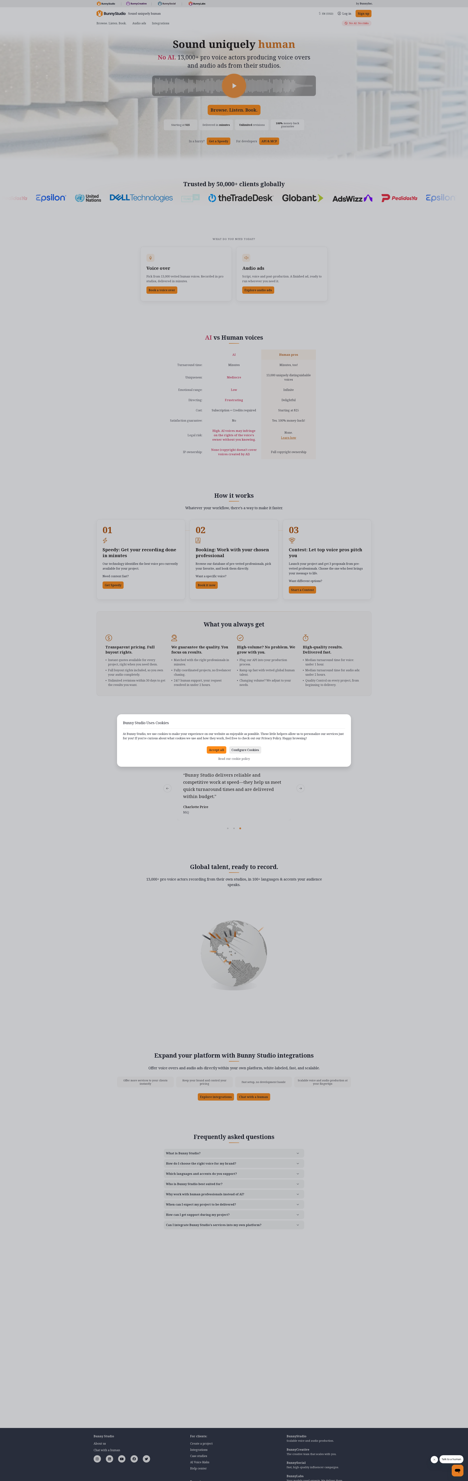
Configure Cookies (245, 750)
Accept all (216, 750)
